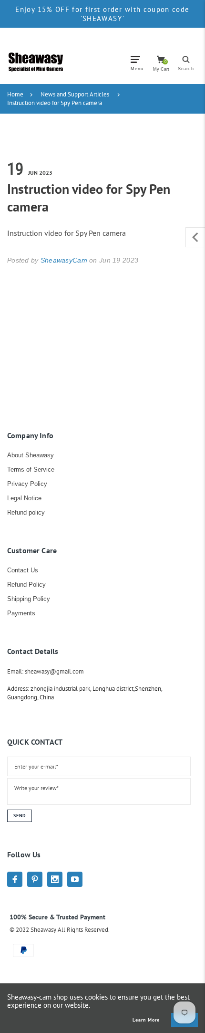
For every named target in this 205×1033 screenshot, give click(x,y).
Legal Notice (24, 498)
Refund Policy (26, 584)
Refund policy (26, 512)
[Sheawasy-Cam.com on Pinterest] (34, 879)
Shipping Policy (28, 598)
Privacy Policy (27, 483)
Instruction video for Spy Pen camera (54, 103)
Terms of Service (30, 469)
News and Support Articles (75, 94)
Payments (21, 613)
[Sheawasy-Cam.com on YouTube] (74, 879)
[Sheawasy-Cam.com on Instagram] (54, 879)
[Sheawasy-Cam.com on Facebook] (14, 879)
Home (15, 94)
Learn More (146, 1020)
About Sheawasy (30, 455)
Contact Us (22, 570)
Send (19, 815)
